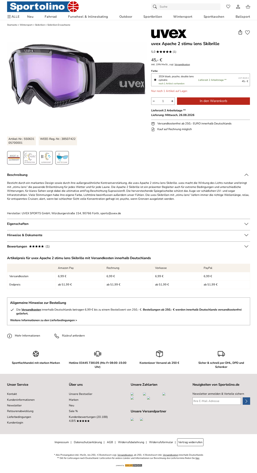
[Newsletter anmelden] (246, 401)
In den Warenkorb (213, 101)
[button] (240, 32)
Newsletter (14, 405)
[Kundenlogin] (238, 7)
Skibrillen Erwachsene (58, 25)
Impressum (62, 442)
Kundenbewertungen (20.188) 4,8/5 (88, 419)
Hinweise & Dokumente (24, 235)
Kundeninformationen (21, 400)
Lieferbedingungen (19, 417)
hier (197, 458)
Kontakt (12, 394)
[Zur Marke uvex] (169, 33)
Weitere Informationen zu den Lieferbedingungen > (43, 320)
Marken (73, 400)
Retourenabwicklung (20, 411)
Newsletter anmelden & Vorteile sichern (218, 394)
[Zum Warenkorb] (248, 7)
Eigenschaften (18, 224)
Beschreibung (17, 175)
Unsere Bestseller (80, 394)
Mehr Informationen (27, 336)
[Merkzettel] (228, 7)
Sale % (73, 411)
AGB (110, 442)
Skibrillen (40, 25)
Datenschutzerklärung (88, 442)
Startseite (12, 25)
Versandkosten (182, 64)
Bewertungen (28, 246)
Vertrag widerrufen (190, 442)
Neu (71, 405)
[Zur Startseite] (43, 6)
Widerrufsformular (161, 442)
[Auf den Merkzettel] (247, 32)
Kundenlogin (15, 423)
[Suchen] (156, 6)
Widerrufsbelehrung (131, 442)
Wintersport (26, 25)
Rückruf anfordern (73, 336)
